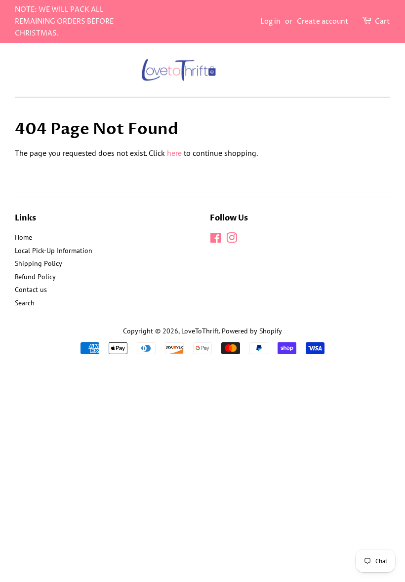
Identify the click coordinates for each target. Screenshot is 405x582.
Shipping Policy (38, 263)
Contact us (31, 289)
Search (25, 302)
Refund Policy (35, 276)
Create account (323, 21)
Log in (270, 21)
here (174, 153)
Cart (382, 21)
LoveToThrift (200, 331)
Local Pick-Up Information (53, 250)
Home (23, 237)
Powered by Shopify (252, 331)
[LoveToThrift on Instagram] (231, 239)
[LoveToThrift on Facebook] (215, 239)
